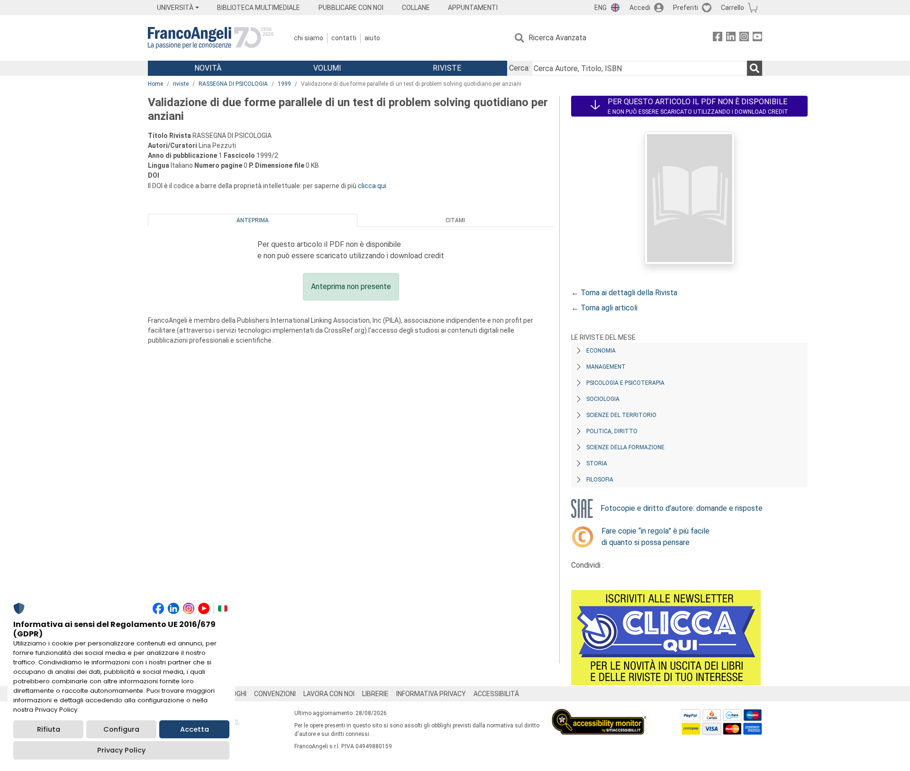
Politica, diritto (611, 431)
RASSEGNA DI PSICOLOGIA (233, 84)
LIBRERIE (375, 694)
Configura (121, 729)
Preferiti (685, 7)
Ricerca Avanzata (557, 37)
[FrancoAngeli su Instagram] (744, 38)
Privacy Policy (121, 750)
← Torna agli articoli (604, 307)
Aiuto (372, 38)
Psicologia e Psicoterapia (625, 383)
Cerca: (519, 68)
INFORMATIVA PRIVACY (431, 694)
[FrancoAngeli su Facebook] (717, 38)
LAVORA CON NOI (329, 694)
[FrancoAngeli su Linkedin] (731, 38)
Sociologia (602, 399)
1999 (284, 84)
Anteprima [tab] (253, 220)
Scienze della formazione (625, 447)
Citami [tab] (455, 220)
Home (155, 84)
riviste (181, 84)
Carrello (732, 7)
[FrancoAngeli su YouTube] (757, 38)
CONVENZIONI (275, 694)
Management (606, 366)
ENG (600, 7)
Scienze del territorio (621, 415)
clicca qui (372, 186)
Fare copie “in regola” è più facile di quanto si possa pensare (655, 536)
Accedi (639, 7)
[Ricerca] (754, 68)
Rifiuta (48, 729)
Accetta (194, 729)
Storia (596, 463)
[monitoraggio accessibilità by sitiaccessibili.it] (599, 714)
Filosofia (599, 479)
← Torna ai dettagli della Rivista (624, 292)
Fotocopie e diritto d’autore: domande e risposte (682, 508)
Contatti (343, 38)
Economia (601, 350)
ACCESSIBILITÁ (496, 694)
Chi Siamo (308, 38)
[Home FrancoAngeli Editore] (210, 38)
